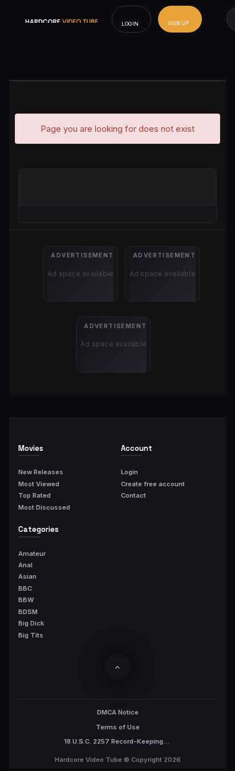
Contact (133, 495)
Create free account (153, 484)
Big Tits (30, 635)
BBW (26, 600)
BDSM (28, 612)
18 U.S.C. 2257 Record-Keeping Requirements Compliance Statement (117, 741)
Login (129, 472)
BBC (25, 588)
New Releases (40, 472)
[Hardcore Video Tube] (61, 19)
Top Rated (34, 495)
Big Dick (31, 623)
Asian (27, 576)
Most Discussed (44, 507)
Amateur (32, 554)
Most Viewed (38, 484)
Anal (25, 565)
